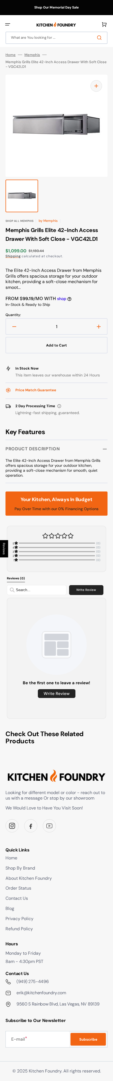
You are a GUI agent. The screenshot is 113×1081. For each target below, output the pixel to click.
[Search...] (12, 590)
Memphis (32, 55)
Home (10, 55)
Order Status (18, 888)
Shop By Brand (20, 868)
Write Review (86, 590)
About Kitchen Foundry (28, 878)
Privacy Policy (19, 918)
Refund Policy (19, 929)
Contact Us (16, 898)
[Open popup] (59, 406)
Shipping (13, 256)
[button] (8, 24)
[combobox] (56, 38)
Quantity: (13, 315)
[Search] (100, 38)
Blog (9, 908)
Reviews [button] (4, 549)
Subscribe (88, 1039)
